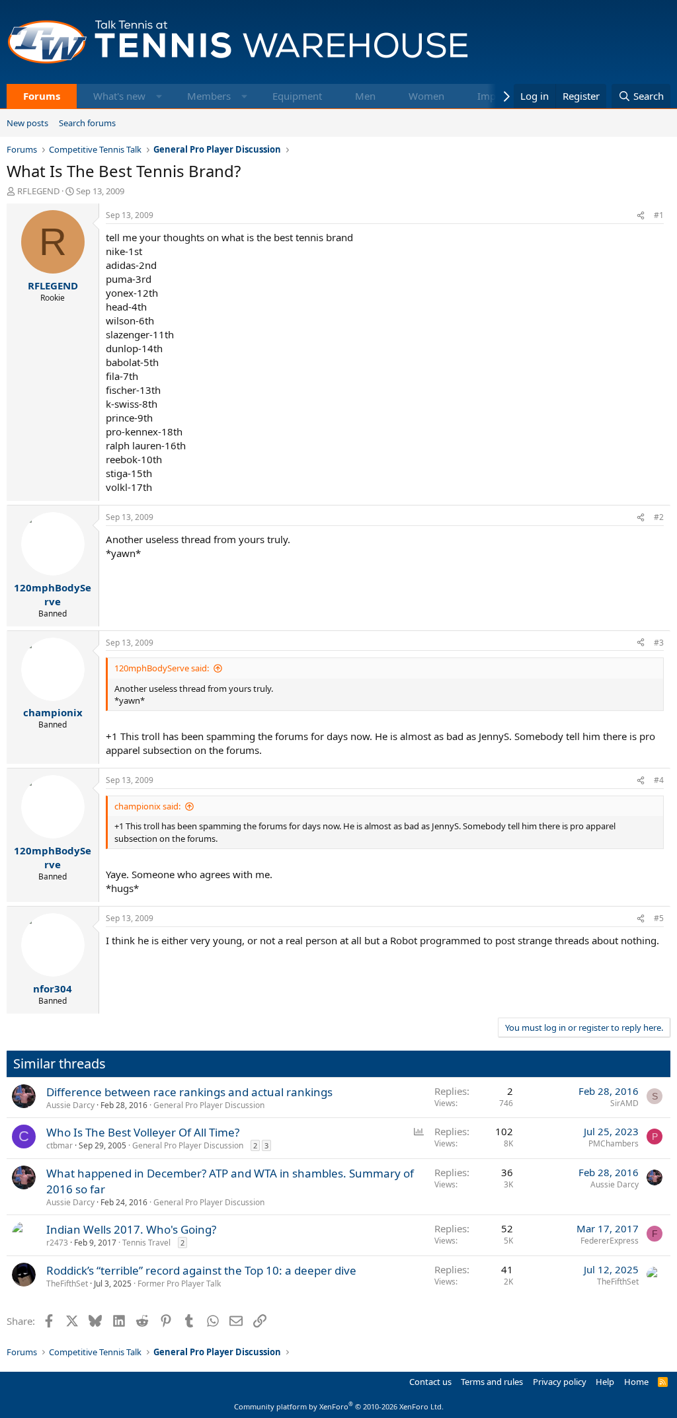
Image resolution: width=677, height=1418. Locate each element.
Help (605, 1382)
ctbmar (59, 1145)
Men (365, 95)
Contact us (430, 1382)
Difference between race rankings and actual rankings (189, 1092)
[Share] (640, 215)
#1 (659, 215)
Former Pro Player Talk (179, 1283)
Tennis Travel (146, 1242)
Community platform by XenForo (339, 1406)
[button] (159, 96)
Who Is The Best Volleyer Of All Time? (142, 1132)
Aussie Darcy (70, 1105)
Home (636, 1382)
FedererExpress (609, 1240)
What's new (119, 95)
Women (426, 95)
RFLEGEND (38, 191)
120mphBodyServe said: (161, 668)
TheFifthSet (67, 1283)
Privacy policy (559, 1382)
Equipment (297, 95)
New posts (27, 123)
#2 (659, 517)
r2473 (57, 1242)
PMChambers (613, 1143)
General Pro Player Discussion (208, 1105)
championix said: (147, 806)
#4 (659, 780)
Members (209, 95)
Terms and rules (492, 1382)
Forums (41, 95)
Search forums (87, 123)
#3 (659, 642)
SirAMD (624, 1103)
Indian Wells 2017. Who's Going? (131, 1229)
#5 (659, 918)
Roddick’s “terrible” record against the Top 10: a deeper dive (201, 1270)
